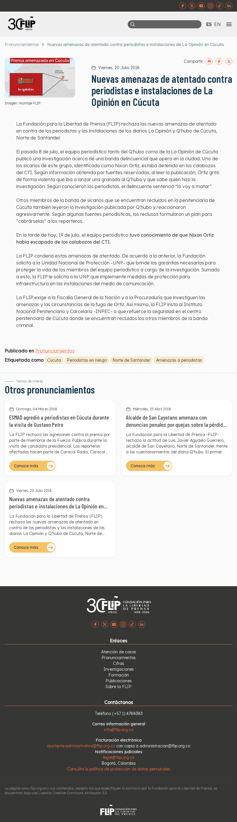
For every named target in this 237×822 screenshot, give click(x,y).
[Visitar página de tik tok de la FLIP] (219, 5)
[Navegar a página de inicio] (61, 23)
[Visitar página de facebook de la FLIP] (182, 5)
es (209, 24)
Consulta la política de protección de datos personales (118, 769)
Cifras (118, 663)
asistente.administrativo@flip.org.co (81, 746)
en (217, 24)
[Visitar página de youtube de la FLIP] (201, 5)
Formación (118, 675)
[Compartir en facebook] (219, 61)
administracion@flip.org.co (165, 746)
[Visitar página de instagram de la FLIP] (210, 5)
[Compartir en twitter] (228, 61)
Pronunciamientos (22, 44)
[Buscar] (132, 24)
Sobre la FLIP (118, 686)
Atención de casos (118, 651)
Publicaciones (118, 680)
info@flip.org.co (118, 729)
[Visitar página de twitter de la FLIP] (191, 5)
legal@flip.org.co (118, 757)
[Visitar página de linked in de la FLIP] (228, 5)
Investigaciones (118, 669)
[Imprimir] (209, 61)
